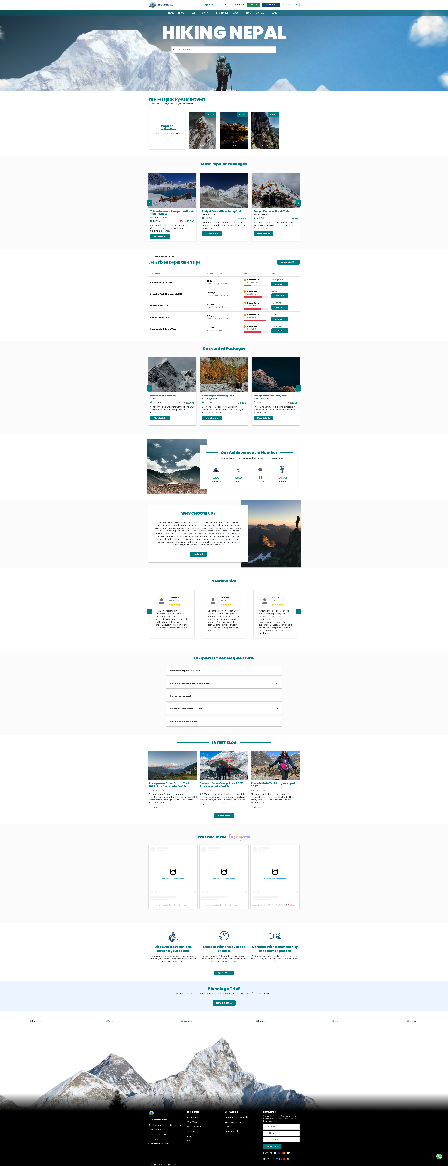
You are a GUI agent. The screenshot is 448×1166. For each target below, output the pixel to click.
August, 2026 (287, 262)
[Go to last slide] (149, 203)
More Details (160, 236)
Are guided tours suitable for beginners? (190, 683)
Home (171, 13)
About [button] (236, 13)
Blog (248, 13)
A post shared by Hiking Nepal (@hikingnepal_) (173, 905)
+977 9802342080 (157, 1134)
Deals (274, 13)
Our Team (191, 1131)
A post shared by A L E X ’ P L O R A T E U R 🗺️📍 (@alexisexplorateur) (278, 905)
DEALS (254, 5)
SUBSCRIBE (272, 1146)
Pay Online (271, 5)
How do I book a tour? (180, 696)
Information (222, 13)
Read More (153, 807)
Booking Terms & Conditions (238, 1117)
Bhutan (206, 13)
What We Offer (194, 1127)
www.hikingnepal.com (158, 1144)
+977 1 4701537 (155, 1130)
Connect (225, 972)
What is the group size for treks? (186, 708)
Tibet (193, 13)
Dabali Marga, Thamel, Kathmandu (164, 1125)
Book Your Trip (232, 1131)
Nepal (181, 13)
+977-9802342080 (236, 5)
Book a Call (192, 1141)
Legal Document (233, 1122)
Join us (279, 284)
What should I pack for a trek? (185, 670)
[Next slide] (298, 203)
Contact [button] (261, 13)
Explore (197, 554)
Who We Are (193, 1122)
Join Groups (216, 5)
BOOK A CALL (224, 1003)
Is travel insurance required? (184, 721)
